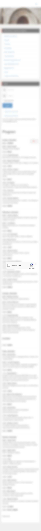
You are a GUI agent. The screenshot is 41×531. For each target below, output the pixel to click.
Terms (32, 268)
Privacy (30, 268)
